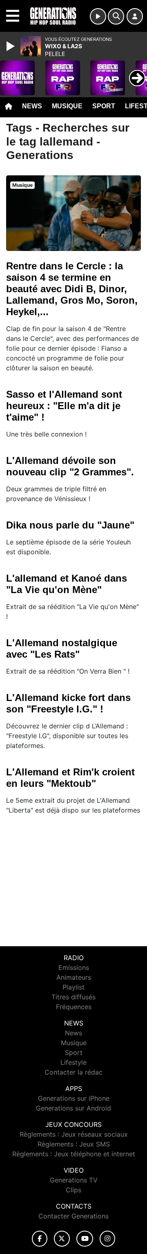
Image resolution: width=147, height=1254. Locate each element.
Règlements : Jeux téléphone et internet (73, 1154)
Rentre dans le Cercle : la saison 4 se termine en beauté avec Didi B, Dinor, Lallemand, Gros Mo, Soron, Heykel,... (72, 288)
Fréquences (73, 1007)
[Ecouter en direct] (98, 16)
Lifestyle (73, 1062)
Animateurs (73, 977)
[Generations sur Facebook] (39, 1239)
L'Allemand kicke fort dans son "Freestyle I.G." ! (68, 703)
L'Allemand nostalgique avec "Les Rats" (61, 648)
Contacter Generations (73, 1216)
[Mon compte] (135, 16)
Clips (73, 1190)
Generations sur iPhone (73, 1098)
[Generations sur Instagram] (107, 1239)
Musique (67, 106)
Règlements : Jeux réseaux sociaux (74, 1134)
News (32, 106)
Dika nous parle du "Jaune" (70, 525)
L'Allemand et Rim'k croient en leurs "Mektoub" (70, 777)
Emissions (73, 967)
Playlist (73, 987)
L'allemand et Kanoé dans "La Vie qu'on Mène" (66, 584)
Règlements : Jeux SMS (74, 1144)
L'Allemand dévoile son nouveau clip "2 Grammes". (70, 466)
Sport (103, 106)
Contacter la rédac (73, 1072)
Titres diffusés (73, 997)
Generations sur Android (73, 1108)
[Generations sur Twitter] (62, 1239)
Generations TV (74, 1180)
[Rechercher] (116, 16)
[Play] (11, 46)
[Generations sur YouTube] (84, 1239)
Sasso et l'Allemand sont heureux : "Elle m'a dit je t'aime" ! (64, 406)
